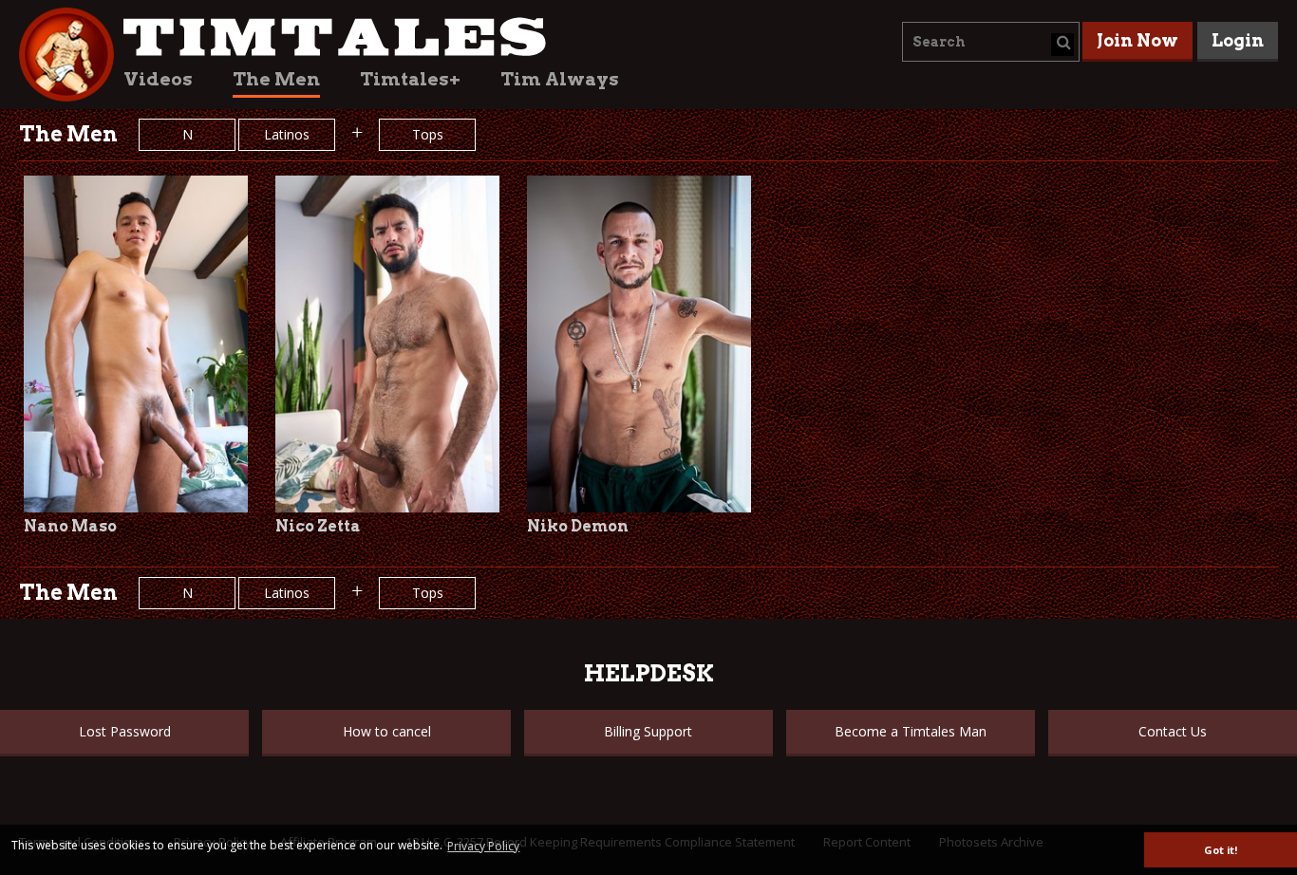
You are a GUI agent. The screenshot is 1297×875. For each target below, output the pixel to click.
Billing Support (648, 731)
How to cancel (387, 731)
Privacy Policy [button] (483, 846)
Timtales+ (410, 79)
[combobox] (991, 42)
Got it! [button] (1220, 850)
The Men (276, 79)
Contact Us (1172, 731)
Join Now (1137, 40)
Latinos (287, 134)
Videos (158, 79)
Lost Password (125, 731)
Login (1238, 40)
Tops (427, 134)
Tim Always (559, 79)
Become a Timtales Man (911, 731)
